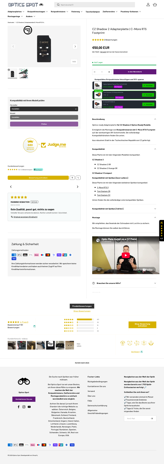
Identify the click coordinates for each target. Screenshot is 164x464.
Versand (103, 52)
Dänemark (55, 415)
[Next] (77, 187)
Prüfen (44, 124)
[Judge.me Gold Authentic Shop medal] (129, 343)
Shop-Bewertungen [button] (82, 311)
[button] (98, 40)
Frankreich (57, 418)
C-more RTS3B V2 (109, 102)
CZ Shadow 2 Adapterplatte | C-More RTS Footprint (30, 22)
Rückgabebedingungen (97, 381)
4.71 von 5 (24, 322)
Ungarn (64, 421)
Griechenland (54, 421)
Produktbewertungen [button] (82, 306)
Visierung (75, 11)
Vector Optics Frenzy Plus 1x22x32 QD (115, 84)
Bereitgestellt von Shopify (29, 455)
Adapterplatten (15, 11)
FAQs (90, 401)
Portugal (55, 429)
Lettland (54, 424)
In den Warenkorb (135, 72)
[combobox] (94, 4)
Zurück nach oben (82, 363)
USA (67, 435)
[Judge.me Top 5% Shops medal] (151, 343)
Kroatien (72, 412)
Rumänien (63, 429)
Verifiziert (135, 352)
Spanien (72, 429)
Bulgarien (56, 412)
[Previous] (11, 187)
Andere (29, 16)
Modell (12, 113)
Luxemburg (71, 424)
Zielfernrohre (109, 11)
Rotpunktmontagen (36, 11)
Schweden (54, 432)
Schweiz (63, 432)
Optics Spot (16, 455)
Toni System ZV (103, 195)
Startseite (11, 22)
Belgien (72, 409)
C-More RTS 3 (102, 187)
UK (69, 432)
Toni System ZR (103, 191)
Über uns (91, 396)
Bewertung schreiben (38, 178)
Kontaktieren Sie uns (24, 399)
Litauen (62, 424)
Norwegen (66, 426)
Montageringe (14, 16)
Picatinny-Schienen (129, 11)
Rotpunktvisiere (58, 11)
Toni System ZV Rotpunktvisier (113, 92)
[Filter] (72, 178)
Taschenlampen (93, 11)
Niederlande (56, 426)
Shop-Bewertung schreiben (142, 325)
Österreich (63, 409)
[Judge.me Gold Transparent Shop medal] (136, 343)
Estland (64, 415)
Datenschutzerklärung (97, 405)
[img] (22, 322)
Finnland (72, 415)
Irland (70, 421)
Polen (74, 426)
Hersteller (13, 105)
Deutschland (68, 418)
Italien (76, 421)
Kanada (64, 412)
